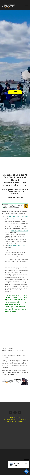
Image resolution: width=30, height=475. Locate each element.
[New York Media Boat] (15, 412)
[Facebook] (19, 412)
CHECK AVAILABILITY (15, 92)
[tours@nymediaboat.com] (10, 412)
